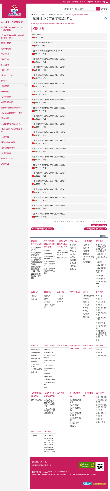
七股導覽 (86, 245)
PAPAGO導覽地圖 (88, 258)
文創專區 (99, 241)
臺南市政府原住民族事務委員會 (101, 406)
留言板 (46, 299)
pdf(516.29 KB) (40, 119)
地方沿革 (73, 248)
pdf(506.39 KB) (40, 103)
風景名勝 (86, 248)
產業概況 (73, 257)
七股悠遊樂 (87, 241)
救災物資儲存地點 (49, 361)
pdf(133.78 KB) (40, 160)
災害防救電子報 (49, 379)
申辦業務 (99, 416)
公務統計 (99, 305)
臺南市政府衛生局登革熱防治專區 (49, 264)
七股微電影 (100, 276)
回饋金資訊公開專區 (56, 15)
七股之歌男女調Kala (101, 283)
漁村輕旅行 (87, 262)
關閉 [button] (104, 236)
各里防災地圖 (7, 102)
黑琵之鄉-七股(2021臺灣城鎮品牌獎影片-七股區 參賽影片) (101, 248)
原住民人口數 (100, 422)
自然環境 (73, 245)
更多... (98, 286)
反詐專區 (47, 431)
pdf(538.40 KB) (40, 217)
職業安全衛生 (36, 431)
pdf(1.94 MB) (39, 37)
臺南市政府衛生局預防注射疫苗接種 (49, 271)
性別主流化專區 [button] (8, 142)
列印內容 (105, 18)
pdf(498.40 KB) (40, 78)
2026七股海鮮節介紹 (36, 249)
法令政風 (99, 345)
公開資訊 (43, 15)
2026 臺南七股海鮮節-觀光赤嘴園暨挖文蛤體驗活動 (36, 261)
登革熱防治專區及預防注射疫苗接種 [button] (12, 28)
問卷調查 (47, 296)
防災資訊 (47, 349)
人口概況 (73, 254)
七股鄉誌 (99, 262)
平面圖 (85, 308)
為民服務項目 (35, 352)
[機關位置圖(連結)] (87, 484)
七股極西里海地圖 (101, 258)
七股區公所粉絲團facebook (49, 306)
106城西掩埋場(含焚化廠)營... (95, 229)
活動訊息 (34, 292)
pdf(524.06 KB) (40, 127)
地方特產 (86, 251)
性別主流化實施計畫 (75, 401)
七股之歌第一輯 (101, 265)
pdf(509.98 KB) (40, 62)
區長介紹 (60, 296)
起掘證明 (86, 314)
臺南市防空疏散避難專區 (12, 108)
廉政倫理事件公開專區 (101, 309)
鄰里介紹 (73, 251)
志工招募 (47, 373)
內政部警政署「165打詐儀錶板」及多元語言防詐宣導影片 (49, 441)
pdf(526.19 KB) (40, 184)
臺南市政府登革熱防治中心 (49, 258)
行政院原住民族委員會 (101, 401)
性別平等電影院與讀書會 (75, 414)
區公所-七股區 (14, 10)
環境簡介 (86, 299)
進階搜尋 (103, 9)
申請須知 (34, 355)
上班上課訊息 (48, 365)
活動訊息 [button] (5, 59)
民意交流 (47, 292)
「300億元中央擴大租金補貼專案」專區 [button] (12, 36)
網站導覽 (66, 2)
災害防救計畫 (48, 352)
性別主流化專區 (75, 394)
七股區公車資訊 (36, 369)
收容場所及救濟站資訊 (49, 356)
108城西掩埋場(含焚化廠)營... (43, 229)
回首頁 (82, 2)
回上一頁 (95, 225)
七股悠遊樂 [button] (6, 49)
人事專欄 (5, 137)
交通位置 (86, 254)
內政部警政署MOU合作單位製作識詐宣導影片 (49, 450)
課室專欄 (60, 302)
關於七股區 (74, 241)
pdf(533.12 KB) (40, 200)
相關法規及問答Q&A (62, 259)
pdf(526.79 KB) (40, 192)
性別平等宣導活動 (75, 409)
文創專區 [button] (5, 54)
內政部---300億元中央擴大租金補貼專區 (62, 253)
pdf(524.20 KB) (40, 111)
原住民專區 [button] (6, 153)
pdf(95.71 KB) (39, 46)
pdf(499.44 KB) (40, 70)
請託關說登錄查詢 (101, 356)
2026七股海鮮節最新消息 (36, 254)
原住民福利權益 (101, 397)
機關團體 (73, 260)
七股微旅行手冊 (101, 254)
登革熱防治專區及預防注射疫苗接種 (49, 244)
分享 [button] (104, 2)
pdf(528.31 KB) (40, 176)
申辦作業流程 (35, 349)
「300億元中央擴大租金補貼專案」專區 (62, 244)
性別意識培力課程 (75, 419)
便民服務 (34, 345)
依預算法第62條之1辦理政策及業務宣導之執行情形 (101, 334)
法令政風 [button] (5, 118)
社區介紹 (73, 269)
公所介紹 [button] (5, 70)
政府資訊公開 (100, 302)
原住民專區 (100, 393)
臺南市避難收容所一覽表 (12, 113)
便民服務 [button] (5, 91)
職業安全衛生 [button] (7, 158)
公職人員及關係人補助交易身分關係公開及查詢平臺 (49, 403)
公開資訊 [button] (5, 86)
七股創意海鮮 (100, 279)
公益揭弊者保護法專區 (36, 394)
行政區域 (73, 263)
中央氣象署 (48, 376)
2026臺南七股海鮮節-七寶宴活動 (36, 276)
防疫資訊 (47, 251)
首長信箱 (47, 302)
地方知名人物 (7, 75)
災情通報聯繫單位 (49, 383)
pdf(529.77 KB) (40, 151)
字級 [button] (107, 2)
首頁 (35, 15)
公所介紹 (60, 292)
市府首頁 (98, 2)
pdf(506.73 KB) (40, 86)
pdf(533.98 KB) (40, 208)
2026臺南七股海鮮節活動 (36, 242)
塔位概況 (86, 311)
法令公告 (99, 349)
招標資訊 (99, 299)
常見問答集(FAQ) (35, 365)
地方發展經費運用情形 (101, 319)
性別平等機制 (74, 405)
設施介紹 (86, 302)
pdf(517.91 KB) (40, 143)
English (90, 2)
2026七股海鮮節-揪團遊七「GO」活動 (36, 269)
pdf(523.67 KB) (40, 135)
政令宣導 (99, 352)
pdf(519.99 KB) (40, 94)
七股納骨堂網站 (88, 296)
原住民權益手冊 (101, 413)
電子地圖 (73, 266)
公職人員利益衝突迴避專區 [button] (12, 130)
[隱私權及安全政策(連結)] (99, 484)
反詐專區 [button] (5, 164)
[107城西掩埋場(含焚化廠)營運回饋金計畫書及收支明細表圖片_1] (99, 466)
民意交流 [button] (5, 65)
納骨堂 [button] (4, 81)
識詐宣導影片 (48, 435)
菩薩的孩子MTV (100, 272)
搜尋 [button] (98, 9)
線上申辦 (34, 361)
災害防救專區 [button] (7, 97)
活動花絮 (34, 299)
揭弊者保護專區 (36, 400)
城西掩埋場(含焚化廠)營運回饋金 (77, 15)
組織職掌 (60, 299)
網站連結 (73, 426)
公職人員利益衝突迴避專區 (49, 394)
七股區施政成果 (8, 148)
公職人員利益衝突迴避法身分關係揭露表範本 (49, 411)
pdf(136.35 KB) (40, 54)
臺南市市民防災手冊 (49, 369)
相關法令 (86, 317)
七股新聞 (34, 296)
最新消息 (99, 296)
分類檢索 (75, 2)
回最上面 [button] (103, 225)
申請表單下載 (35, 358)
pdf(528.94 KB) (40, 168)
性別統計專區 (74, 423)
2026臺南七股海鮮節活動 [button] (12, 22)
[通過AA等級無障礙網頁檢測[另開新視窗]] (87, 465)
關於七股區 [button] (6, 43)
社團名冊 (99, 419)
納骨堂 (85, 292)
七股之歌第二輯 (101, 268)
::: (2, 1)
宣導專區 (34, 435)
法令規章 (99, 410)
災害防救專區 (49, 345)
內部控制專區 (100, 323)
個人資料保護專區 (101, 327)
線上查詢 (34, 372)
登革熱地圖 (48, 254)
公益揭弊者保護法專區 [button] (11, 124)
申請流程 (86, 305)
